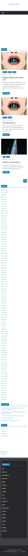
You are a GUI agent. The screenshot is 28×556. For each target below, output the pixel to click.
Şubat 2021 (4, 324)
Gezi (4, 156)
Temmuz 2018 (4, 376)
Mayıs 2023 (4, 260)
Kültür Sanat (5, 508)
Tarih (3, 524)
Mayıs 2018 (4, 381)
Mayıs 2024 (4, 232)
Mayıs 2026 (4, 194)
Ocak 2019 (3, 362)
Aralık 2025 (3, 201)
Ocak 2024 (3, 241)
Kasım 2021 (4, 303)
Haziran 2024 (4, 230)
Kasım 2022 (4, 274)
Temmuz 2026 (4, 192)
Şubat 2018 (4, 388)
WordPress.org (4, 436)
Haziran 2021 (4, 314)
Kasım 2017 (4, 395)
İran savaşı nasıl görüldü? (7, 418)
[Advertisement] (14, 33)
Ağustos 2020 (4, 331)
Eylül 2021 (3, 307)
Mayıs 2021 (4, 317)
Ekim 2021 (3, 305)
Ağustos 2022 (4, 281)
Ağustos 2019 (4, 350)
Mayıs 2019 (4, 357)
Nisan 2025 (4, 220)
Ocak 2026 (3, 199)
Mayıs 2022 (4, 289)
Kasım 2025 (4, 204)
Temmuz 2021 (4, 312)
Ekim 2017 (3, 397)
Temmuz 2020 (4, 333)
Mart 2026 (3, 197)
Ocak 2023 (3, 270)
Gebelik (4, 491)
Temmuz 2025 (4, 213)
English (4, 488)
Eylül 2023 (3, 251)
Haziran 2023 (4, 258)
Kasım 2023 (4, 246)
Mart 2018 (3, 385)
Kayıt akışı (3, 431)
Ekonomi (4, 485)
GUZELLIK (4, 501)
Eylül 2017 (3, 399)
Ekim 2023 (3, 248)
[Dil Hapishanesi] (14, 106)
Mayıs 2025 (4, 218)
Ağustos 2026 (4, 189)
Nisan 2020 (4, 340)
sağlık (3, 514)
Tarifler (4, 521)
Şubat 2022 (4, 296)
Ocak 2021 (3, 326)
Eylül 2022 (3, 279)
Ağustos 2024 (4, 227)
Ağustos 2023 (4, 253)
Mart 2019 (3, 359)
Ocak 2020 (3, 343)
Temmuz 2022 (4, 284)
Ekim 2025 (3, 206)
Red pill (4, 511)
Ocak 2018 (3, 390)
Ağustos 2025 (4, 211)
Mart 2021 (3, 322)
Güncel (4, 498)
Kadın (3, 505)
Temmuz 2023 (4, 256)
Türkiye (4, 527)
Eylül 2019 (3, 348)
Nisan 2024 (4, 234)
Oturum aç (3, 428)
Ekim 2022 (3, 277)
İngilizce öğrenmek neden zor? (13, 78)
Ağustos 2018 (4, 373)
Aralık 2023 (3, 244)
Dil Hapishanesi (9, 123)
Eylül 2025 (3, 208)
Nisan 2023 (4, 263)
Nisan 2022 (4, 291)
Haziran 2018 (4, 378)
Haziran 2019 (4, 355)
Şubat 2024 (4, 239)
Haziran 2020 (4, 336)
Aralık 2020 (3, 329)
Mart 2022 (3, 293)
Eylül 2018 (3, 371)
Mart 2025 (3, 223)
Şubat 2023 (4, 267)
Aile (3, 469)
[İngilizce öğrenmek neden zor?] (14, 61)
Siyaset (4, 518)
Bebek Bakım (5, 475)
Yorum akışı (4, 433)
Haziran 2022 (4, 286)
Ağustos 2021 (4, 310)
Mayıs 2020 (4, 338)
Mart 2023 (3, 265)
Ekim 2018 (3, 369)
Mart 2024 (3, 237)
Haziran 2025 (4, 215)
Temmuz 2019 (4, 352)
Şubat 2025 (4, 225)
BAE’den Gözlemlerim (11, 162)
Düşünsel (5, 72)
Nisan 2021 (4, 319)
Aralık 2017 (3, 392)
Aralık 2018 (3, 364)
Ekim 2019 (3, 345)
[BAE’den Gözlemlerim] (14, 147)
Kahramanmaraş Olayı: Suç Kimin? (9, 420)
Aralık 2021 (3, 300)
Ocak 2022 (3, 298)
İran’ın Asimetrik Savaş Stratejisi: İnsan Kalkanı (12, 415)
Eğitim (10, 72)
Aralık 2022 (3, 272)
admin (13, 74)
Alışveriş (4, 472)
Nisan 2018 (4, 383)
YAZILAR (14, 72)
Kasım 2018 (4, 366)
